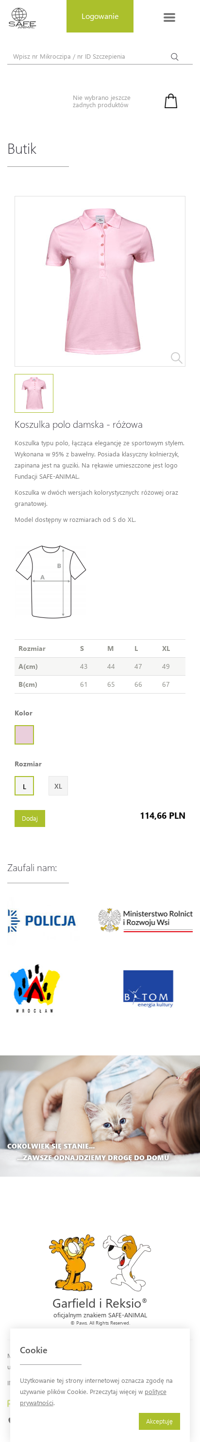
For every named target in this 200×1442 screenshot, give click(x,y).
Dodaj (30, 818)
